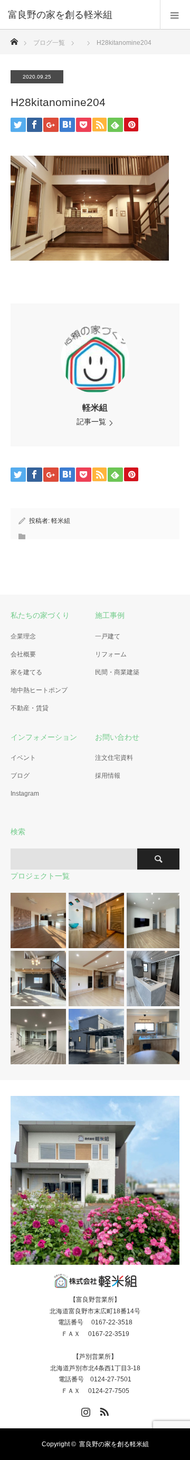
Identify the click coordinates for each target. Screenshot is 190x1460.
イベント (23, 757)
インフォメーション (44, 737)
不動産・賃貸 (30, 708)
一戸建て (107, 636)
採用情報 (107, 775)
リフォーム (111, 654)
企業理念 (23, 636)
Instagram (25, 793)
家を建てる (26, 672)
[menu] (175, 15)
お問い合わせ (117, 737)
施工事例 (110, 615)
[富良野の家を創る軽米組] (79, 15)
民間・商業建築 (117, 672)
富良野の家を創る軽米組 (114, 1444)
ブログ (20, 775)
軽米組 (95, 407)
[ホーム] (14, 39)
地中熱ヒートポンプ (39, 690)
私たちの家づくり (40, 615)
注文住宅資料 (114, 757)
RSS (103, 1410)
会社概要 (23, 654)
